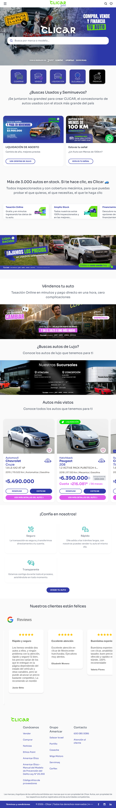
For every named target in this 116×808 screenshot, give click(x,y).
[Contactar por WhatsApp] (109, 138)
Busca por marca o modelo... (32, 40)
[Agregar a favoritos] (49, 450)
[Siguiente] (111, 252)
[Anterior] (5, 252)
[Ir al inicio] (58, 4)
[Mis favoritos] (111, 3)
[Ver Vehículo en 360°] (48, 460)
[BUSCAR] (105, 3)
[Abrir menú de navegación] (5, 3)
